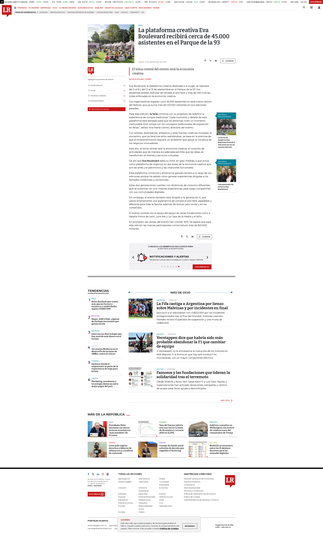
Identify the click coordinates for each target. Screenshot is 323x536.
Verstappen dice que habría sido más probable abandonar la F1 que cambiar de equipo (191, 342)
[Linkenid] (99, 475)
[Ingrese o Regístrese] (319, 7)
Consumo (122, 488)
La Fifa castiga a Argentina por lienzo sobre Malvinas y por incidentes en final (192, 305)
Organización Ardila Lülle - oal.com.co (224, 526)
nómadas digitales (57, 12)
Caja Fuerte (143, 482)
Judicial (112, 443)
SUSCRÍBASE (316, 2)
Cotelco (124, 12)
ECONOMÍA (34, 8)
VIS (142, 12)
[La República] (7, 11)
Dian (117, 12)
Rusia (111, 422)
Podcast (121, 506)
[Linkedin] (216, 61)
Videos (141, 512)
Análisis (162, 479)
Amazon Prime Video (105, 12)
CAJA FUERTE (131, 8)
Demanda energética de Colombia (81, 12)
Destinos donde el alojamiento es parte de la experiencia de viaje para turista (104, 367)
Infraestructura (144, 500)
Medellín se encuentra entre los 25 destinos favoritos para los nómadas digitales (221, 449)
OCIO (54, 8)
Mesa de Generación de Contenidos (199, 479)
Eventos (162, 494)
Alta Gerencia (144, 479)
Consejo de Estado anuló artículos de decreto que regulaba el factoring (171, 448)
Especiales (143, 494)
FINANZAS (22, 8)
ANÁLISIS (99, 8)
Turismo (95, 361)
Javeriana (43, 12)
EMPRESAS (46, 8)
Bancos (162, 443)
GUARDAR (229, 61)
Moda (93, 298)
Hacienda (163, 422)
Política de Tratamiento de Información (200, 494)
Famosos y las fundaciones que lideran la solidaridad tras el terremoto (193, 374)
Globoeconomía (166, 497)
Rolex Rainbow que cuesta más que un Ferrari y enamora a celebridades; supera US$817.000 (104, 305)
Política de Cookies (169, 528)
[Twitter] (210, 61)
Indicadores (123, 500)
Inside (161, 500)
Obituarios (143, 503)
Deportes (95, 331)
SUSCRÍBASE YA (202, 267)
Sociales (121, 512)
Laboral (94, 378)
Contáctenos (189, 485)
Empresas (122, 494)
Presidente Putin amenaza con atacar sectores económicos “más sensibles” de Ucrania (119, 430)
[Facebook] (205, 61)
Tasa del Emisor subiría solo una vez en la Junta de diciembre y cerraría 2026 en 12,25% (171, 429)
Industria (95, 316)
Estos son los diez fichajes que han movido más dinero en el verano (106, 336)
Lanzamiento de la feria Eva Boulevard (226, 186)
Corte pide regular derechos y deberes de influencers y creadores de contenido (121, 449)
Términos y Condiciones (193, 491)
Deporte (213, 422)
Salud (93, 346)
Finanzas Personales (147, 497)
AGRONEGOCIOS (85, 8)
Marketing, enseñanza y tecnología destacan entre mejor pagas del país (104, 383)
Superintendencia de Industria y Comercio (201, 500)
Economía (163, 488)
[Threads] (108, 475)
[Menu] (16, 7)
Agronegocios (124, 479)
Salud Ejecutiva (165, 506)
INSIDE (156, 8)
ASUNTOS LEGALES (114, 8)
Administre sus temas (100, 109)
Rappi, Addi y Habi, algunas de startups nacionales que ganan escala (105, 321)
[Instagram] (104, 475)
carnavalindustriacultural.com (100, 528)
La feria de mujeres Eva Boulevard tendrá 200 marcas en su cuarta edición (226, 142)
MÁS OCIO (225, 400)
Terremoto (134, 12)
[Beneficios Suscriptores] (311, 7)
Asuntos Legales (124, 482)
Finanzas (121, 497)
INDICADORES (145, 8)
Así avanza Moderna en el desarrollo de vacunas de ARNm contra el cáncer (104, 351)
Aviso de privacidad (192, 488)
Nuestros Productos (192, 482)
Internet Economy (125, 503)
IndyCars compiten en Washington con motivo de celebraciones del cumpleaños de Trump (222, 429)
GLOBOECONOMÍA (67, 8)
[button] (132, 258)
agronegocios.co (116, 525)
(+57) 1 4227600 (94, 486)
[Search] (304, 7)
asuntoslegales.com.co (97, 525)
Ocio (161, 503)
